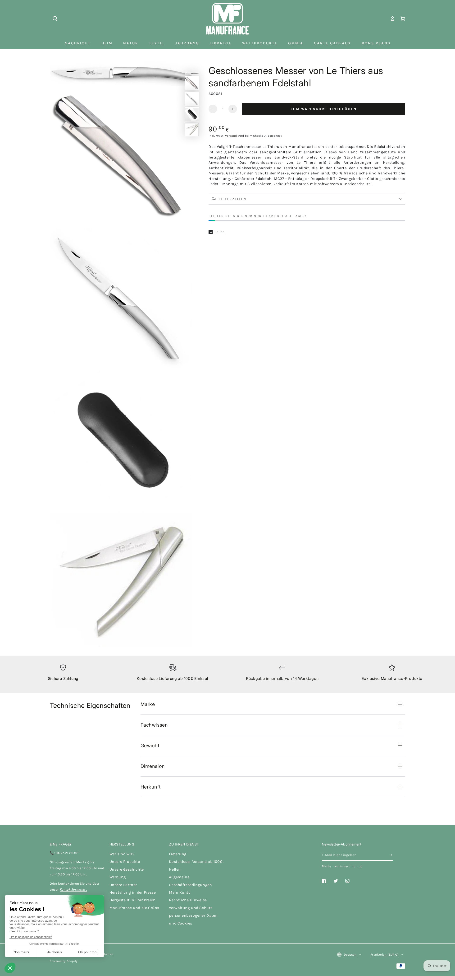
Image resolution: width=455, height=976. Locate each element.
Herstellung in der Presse (132, 892)
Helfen (175, 869)
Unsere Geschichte (126, 869)
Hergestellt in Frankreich (132, 900)
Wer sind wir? (122, 854)
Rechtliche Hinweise (188, 900)
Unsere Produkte (124, 861)
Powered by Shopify (64, 961)
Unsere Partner (123, 885)
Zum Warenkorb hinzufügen (324, 109)
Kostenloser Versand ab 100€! (196, 861)
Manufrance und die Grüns (134, 908)
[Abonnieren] (391, 855)
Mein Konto (180, 892)
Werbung (117, 877)
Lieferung (177, 854)
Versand (231, 135)
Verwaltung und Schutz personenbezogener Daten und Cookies (193, 915)
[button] (55, 18)
